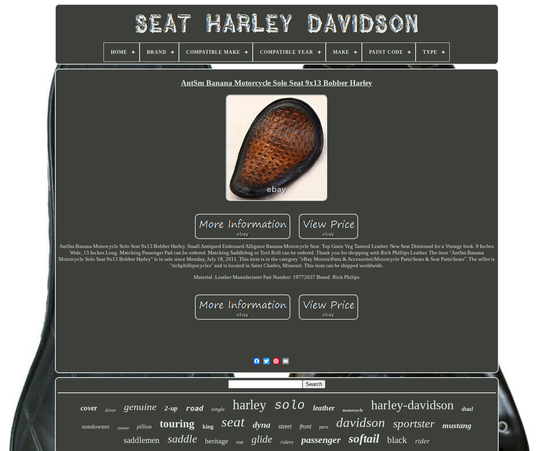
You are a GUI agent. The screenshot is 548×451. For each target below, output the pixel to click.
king (208, 427)
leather (324, 408)
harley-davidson (412, 405)
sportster (413, 423)
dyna (261, 425)
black (397, 440)
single (218, 409)
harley (249, 404)
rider (422, 441)
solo (289, 405)
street (285, 426)
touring (177, 424)
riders (286, 442)
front (305, 426)
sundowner (96, 426)
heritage (216, 441)
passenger (321, 440)
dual (467, 409)
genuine (140, 406)
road (194, 408)
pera (323, 427)
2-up (171, 408)
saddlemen (142, 440)
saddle (182, 439)
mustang (456, 425)
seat (233, 422)
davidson (360, 422)
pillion (144, 427)
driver (110, 410)
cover (89, 408)
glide (262, 439)
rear (240, 442)
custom (123, 428)
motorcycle (353, 410)
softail (364, 438)
